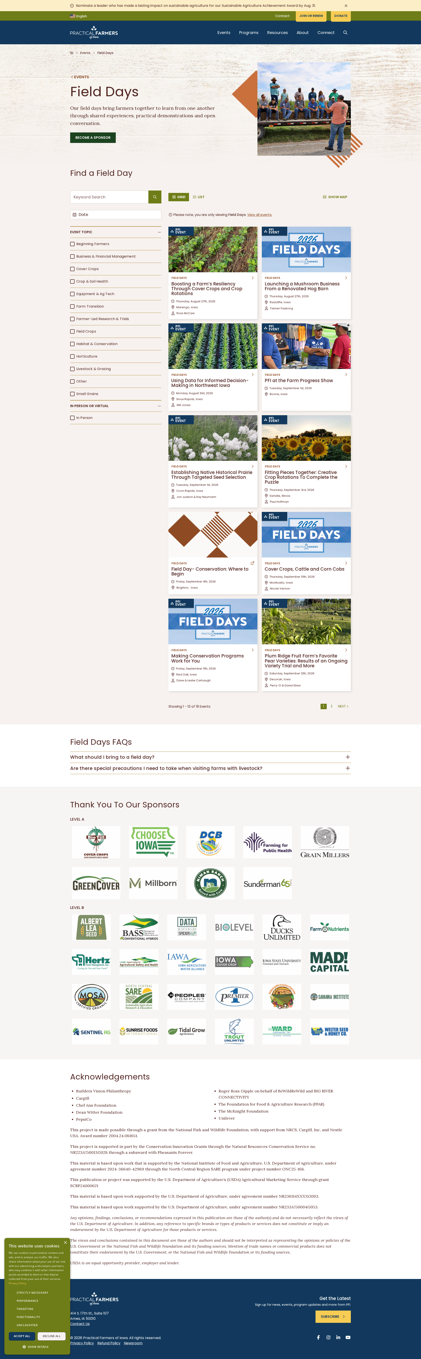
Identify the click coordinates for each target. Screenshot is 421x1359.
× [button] (65, 1242)
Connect (326, 32)
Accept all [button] (22, 1336)
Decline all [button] (52, 1336)
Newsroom (133, 1343)
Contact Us (80, 1323)
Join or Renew (311, 16)
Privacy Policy (82, 1343)
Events (224, 32)
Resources (277, 32)
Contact (282, 15)
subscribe (330, 1316)
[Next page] (343, 706)
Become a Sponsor (93, 137)
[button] (115, 232)
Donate (340, 16)
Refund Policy (108, 1343)
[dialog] (37, 1296)
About (303, 32)
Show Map (337, 197)
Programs (249, 32)
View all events (259, 214)
